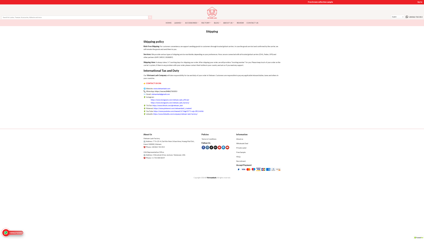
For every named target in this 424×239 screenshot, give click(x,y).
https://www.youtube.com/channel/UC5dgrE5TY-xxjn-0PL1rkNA (178, 111)
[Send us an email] (215, 147)
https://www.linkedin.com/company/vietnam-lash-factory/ (175, 114)
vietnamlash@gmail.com (160, 94)
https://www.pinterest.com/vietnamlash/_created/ (173, 108)
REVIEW (240, 23)
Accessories (191, 23)
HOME (168, 23)
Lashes (177, 23)
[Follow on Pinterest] (219, 147)
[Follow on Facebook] (203, 147)
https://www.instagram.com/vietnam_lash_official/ (170, 100)
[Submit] (150, 17)
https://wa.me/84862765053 (166, 91)
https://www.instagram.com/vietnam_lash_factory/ (170, 103)
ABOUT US (228, 23)
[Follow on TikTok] (211, 147)
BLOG (216, 23)
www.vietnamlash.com (161, 88)
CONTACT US (252, 23)
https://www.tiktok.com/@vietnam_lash (167, 105)
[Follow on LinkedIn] (223, 147)
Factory (205, 23)
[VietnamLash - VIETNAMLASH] (212, 12)
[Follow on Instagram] (207, 147)
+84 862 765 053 (415, 17)
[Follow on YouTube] (227, 147)
